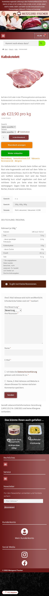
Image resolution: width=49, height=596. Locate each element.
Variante (4, 129)
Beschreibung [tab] (6, 158)
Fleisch (11, 49)
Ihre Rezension (11, 313)
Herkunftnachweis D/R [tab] (21, 158)
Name (8, 348)
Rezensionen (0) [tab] (7, 161)
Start (6, 49)
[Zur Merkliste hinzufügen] (8, 440)
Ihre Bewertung (12, 307)
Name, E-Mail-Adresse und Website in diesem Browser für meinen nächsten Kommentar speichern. (22, 384)
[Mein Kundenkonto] (24, 531)
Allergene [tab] (18, 161)
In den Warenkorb (19, 137)
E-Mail (8, 360)
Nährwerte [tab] (36, 158)
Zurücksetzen (24, 132)
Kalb (16, 49)
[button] (3, 36)
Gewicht (4, 124)
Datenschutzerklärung (27, 371)
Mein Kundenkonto (24, 538)
